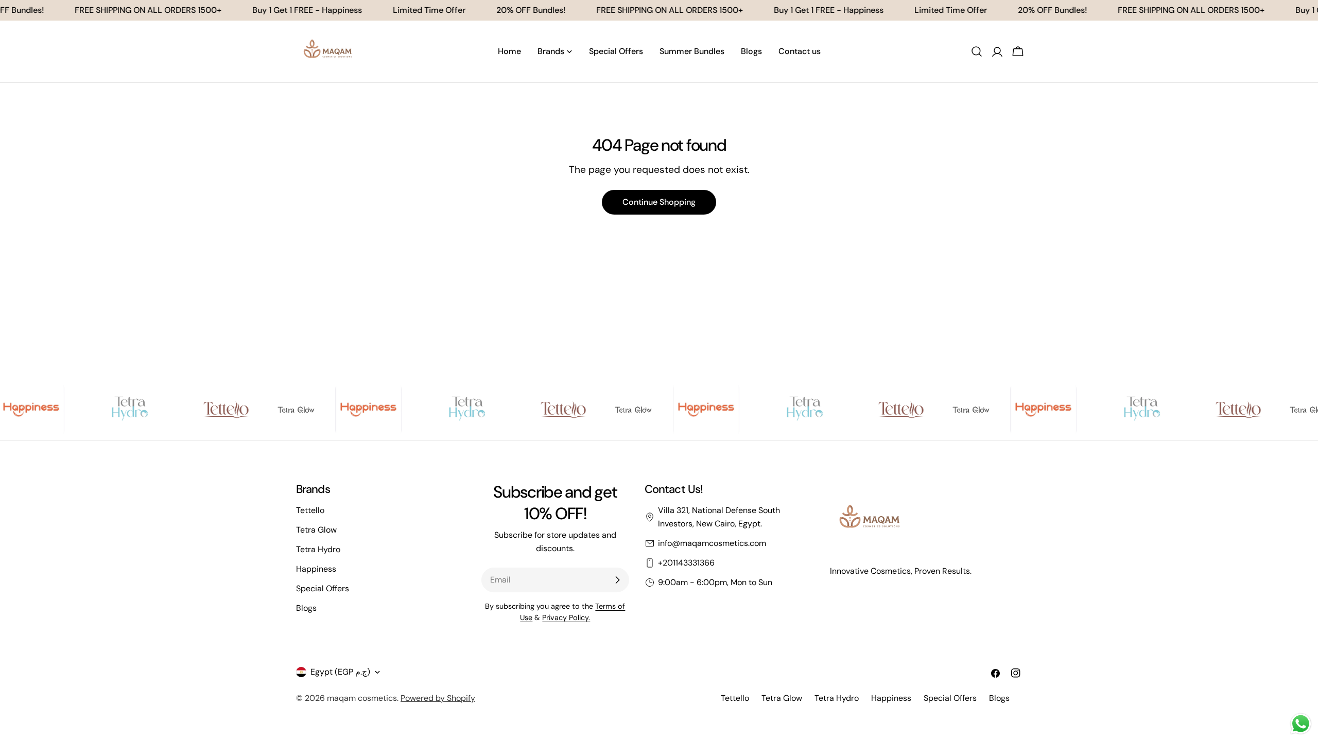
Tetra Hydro (318, 549)
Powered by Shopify (438, 698)
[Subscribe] (617, 580)
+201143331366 (686, 562)
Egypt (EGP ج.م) (340, 671)
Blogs (306, 608)
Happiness (316, 568)
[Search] (976, 51)
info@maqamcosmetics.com (712, 543)
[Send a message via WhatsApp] (1301, 724)
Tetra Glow (316, 529)
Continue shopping (659, 202)
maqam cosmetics (362, 698)
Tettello (310, 510)
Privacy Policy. (566, 617)
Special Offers (322, 588)
